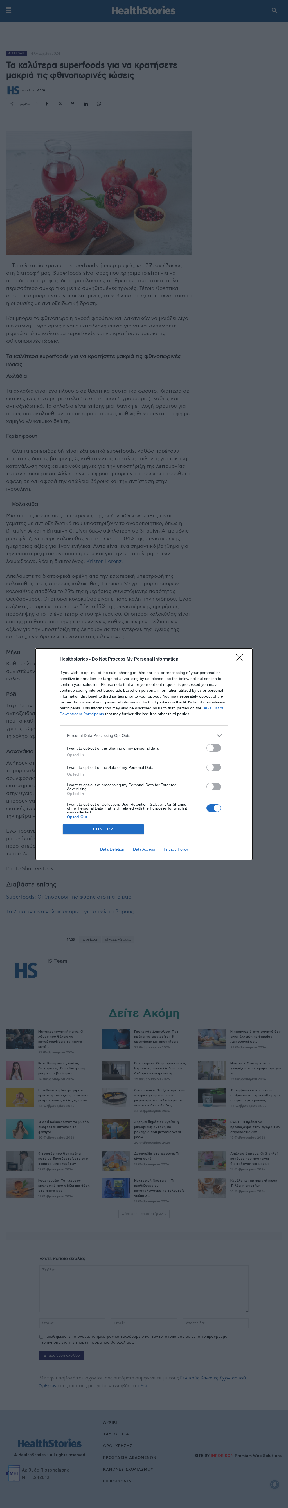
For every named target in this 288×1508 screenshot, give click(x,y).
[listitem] (144, 736)
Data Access (144, 849)
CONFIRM (103, 829)
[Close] (241, 659)
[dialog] (144, 754)
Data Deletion (112, 849)
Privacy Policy (176, 849)
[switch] (213, 748)
